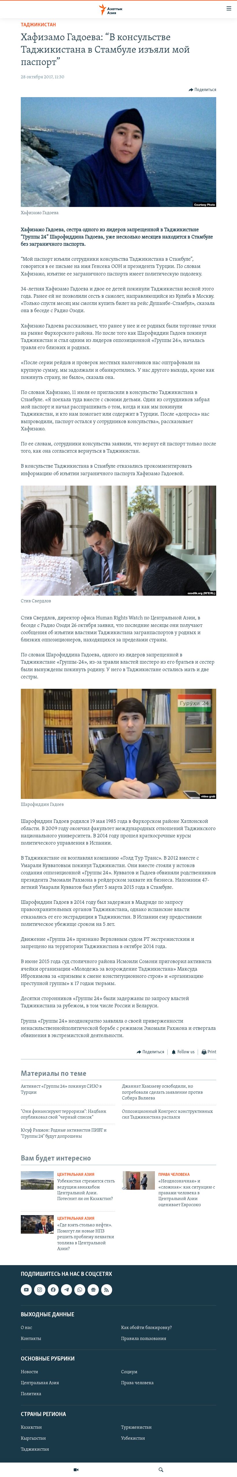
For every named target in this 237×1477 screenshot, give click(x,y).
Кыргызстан (33, 1438)
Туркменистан (136, 1427)
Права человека (174, 1175)
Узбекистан (133, 1438)
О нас (26, 1328)
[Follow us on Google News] (93, 1289)
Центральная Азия (76, 1175)
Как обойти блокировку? (146, 1328)
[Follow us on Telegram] (66, 1289)
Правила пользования (143, 1339)
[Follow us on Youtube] (26, 1289)
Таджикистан (38, 25)
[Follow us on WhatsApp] (79, 1289)
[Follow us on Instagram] (39, 1289)
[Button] (202, 90)
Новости (29, 1372)
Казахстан (31, 1427)
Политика (31, 1394)
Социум (129, 1372)
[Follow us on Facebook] (53, 1289)
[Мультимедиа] (76, 1470)
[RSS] (106, 1289)
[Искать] (161, 1470)
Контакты (31, 1339)
